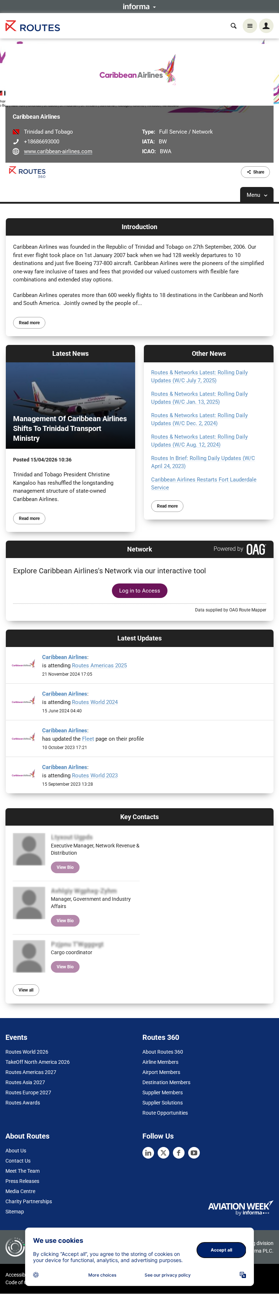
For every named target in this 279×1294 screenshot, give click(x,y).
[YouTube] (194, 1153)
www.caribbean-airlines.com (58, 151)
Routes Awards (22, 1103)
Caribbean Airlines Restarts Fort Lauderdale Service (203, 483)
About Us (15, 1150)
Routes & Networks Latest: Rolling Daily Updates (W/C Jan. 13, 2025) (199, 398)
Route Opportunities (165, 1113)
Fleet (88, 739)
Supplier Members (162, 1092)
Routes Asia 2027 (25, 1082)
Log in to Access (139, 590)
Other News (209, 353)
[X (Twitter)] (163, 1153)
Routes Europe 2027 (28, 1092)
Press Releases (22, 1181)
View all (26, 990)
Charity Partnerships (28, 1201)
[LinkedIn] (148, 1153)
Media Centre (20, 1191)
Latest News (70, 353)
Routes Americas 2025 (99, 665)
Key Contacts (139, 817)
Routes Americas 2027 (30, 1072)
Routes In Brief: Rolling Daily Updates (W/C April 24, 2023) (203, 462)
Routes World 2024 (95, 702)
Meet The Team (22, 1171)
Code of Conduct (24, 1282)
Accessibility (19, 1275)
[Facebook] (179, 1153)
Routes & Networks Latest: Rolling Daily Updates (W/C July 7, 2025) (199, 376)
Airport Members (161, 1072)
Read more (29, 322)
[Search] (233, 26)
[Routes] (32, 26)
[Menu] (250, 26)
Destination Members (166, 1082)
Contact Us (18, 1161)
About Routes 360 (162, 1052)
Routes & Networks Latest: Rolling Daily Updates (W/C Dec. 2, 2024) (199, 419)
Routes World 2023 (95, 775)
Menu (254, 195)
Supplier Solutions (162, 1103)
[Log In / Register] (266, 26)
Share (258, 172)
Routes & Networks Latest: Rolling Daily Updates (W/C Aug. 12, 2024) (199, 441)
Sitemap (14, 1211)
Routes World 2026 (26, 1052)
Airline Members (160, 1062)
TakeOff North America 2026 (37, 1062)
